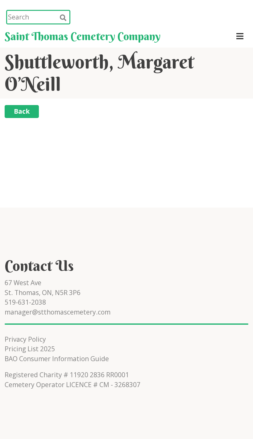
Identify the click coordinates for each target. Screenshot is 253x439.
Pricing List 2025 (30, 348)
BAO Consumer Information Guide (57, 358)
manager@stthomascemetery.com (57, 312)
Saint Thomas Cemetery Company (82, 36)
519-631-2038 (25, 302)
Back (22, 111)
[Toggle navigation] (240, 36)
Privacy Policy (25, 339)
